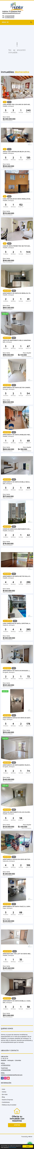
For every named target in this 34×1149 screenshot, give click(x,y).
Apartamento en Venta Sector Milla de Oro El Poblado (17, 576)
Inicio (3, 1089)
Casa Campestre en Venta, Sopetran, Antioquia (17, 623)
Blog (3, 1097)
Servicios (4, 1094)
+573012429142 (9, 17)
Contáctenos (6, 1102)
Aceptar (27, 1146)
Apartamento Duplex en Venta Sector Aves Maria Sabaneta (17, 859)
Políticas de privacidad (9, 1105)
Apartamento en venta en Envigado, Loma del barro (17, 670)
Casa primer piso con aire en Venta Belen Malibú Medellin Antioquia (17, 104)
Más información (12, 1147)
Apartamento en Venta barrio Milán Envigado (17, 765)
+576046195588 (9, 16)
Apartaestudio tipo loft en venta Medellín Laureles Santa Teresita (17, 953)
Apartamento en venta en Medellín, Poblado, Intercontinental (17, 293)
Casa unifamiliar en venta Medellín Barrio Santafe (17, 199)
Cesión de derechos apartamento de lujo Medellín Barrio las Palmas (17, 529)
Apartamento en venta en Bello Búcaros (17, 482)
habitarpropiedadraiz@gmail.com (11, 13)
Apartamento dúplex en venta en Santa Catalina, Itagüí (17, 718)
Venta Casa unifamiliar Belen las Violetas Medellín (17, 151)
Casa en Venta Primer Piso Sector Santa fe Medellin (17, 246)
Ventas (4, 1092)
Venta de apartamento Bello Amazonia (17, 340)
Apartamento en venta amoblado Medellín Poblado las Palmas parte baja (17, 434)
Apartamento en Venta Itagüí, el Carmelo (17, 906)
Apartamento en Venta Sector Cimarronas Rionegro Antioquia (17, 387)
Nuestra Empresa (7, 1100)
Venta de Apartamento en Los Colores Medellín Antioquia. (17, 812)
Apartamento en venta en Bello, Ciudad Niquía (17, 1001)
